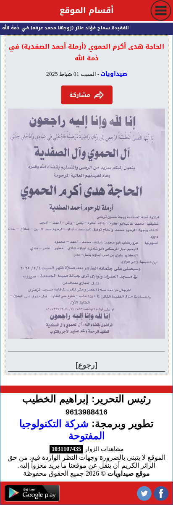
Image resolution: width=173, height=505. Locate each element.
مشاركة (79, 95)
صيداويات (113, 74)
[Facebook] (161, 493)
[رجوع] (86, 365)
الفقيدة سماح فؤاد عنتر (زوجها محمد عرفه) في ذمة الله (67, 27)
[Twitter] (144, 493)
